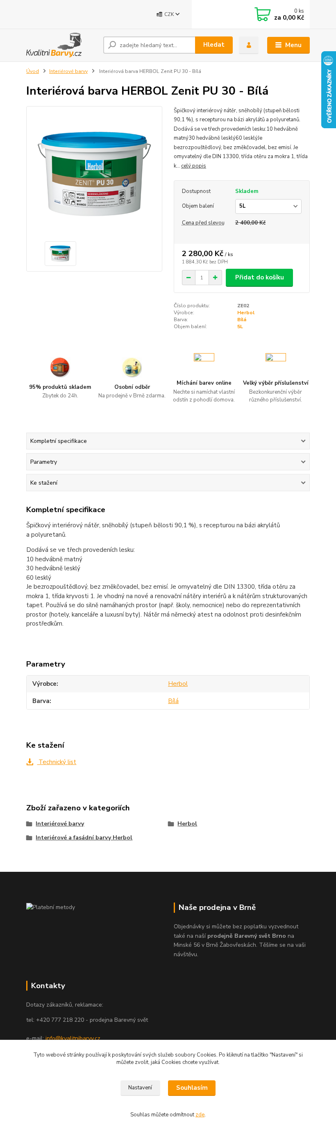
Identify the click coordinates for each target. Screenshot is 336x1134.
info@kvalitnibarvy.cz (72, 1038)
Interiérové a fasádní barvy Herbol (84, 837)
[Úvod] (61, 45)
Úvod (32, 71)
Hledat (214, 45)
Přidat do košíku (259, 277)
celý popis (193, 166)
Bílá (241, 319)
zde (199, 1114)
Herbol (245, 312)
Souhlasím (192, 1088)
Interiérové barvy (68, 71)
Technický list (56, 762)
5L (240, 326)
